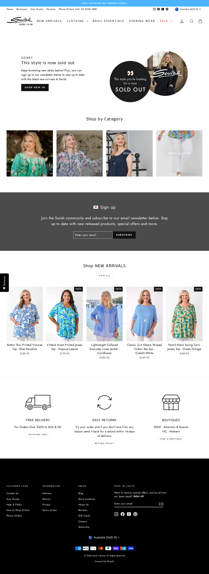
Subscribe (83, 527)
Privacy (46, 504)
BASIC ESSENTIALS (108, 21)
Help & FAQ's (14, 504)
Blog (80, 493)
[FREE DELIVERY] (38, 402)
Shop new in (35, 87)
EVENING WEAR (142, 21)
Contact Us (12, 493)
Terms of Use (49, 510)
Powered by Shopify (104, 561)
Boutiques (21, 9)
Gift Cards (84, 515)
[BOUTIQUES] (171, 402)
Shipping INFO (38, 434)
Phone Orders (14, 515)
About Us (83, 504)
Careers (82, 521)
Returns (46, 499)
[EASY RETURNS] (104, 402)
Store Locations (86, 499)
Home (10, 9)
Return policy (104, 443)
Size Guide (37, 9)
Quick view (24, 337)
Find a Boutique (171, 438)
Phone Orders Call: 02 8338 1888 (78, 9)
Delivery (47, 493)
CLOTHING (76, 21)
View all (104, 275)
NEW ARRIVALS (49, 21)
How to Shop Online (18, 510)
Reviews (51, 9)
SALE (165, 21)
